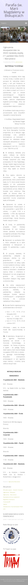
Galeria (5, 504)
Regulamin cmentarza (8, 499)
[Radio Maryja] (11, 535)
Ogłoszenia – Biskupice (9, 492)
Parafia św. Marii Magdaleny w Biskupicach (14, 10)
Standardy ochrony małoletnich (11, 497)
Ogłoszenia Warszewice (14, 481)
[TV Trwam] (11, 560)
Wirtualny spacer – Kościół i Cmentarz (13, 490)
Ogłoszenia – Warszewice (9, 494)
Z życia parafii (6, 502)
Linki (4, 509)
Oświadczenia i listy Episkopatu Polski (13, 506)
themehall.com (20, 581)
